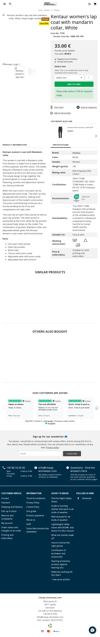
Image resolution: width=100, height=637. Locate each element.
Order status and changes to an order (11, 529)
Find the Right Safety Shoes (61, 500)
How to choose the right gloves (60, 544)
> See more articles (60, 579)
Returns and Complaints (7, 517)
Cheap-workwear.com (50, 597)
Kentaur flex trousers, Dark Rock (80, 127)
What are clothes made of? (62, 537)
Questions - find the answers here (82, 469)
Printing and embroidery (7, 537)
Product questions (35, 515)
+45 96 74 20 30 (16, 467)
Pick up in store (8, 511)
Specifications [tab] (61, 144)
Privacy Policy (32, 502)
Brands (47, 10)
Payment (5, 502)
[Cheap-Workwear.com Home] (50, 3)
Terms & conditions (35, 498)
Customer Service (11, 493)
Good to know (59, 493)
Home (40, 10)
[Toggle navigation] (4, 4)
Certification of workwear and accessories (58, 553)
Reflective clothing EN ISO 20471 (61, 573)
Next (51, 37)
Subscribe (72, 453)
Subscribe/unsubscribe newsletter (37, 530)
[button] (92, 630)
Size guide (31, 511)
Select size (60, 66)
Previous (53, 135)
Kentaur (57, 10)
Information (34, 493)
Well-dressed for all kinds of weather (60, 518)
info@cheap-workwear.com (47, 469)
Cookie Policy (32, 506)
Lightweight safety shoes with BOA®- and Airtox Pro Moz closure (62, 527)
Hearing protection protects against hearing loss (60, 564)
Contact (5, 498)
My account (6, 523)
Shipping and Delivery (12, 506)
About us (30, 519)
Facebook (86, 498)
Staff (28, 524)
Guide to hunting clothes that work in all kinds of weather (62, 509)
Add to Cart (74, 84)
